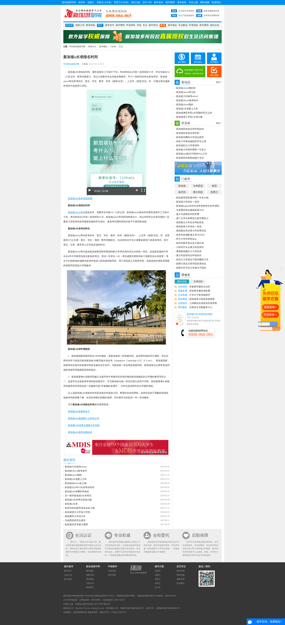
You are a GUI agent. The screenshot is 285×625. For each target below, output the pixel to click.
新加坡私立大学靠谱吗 (187, 145)
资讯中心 (92, 46)
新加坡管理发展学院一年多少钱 (192, 197)
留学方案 (159, 566)
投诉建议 (181, 583)
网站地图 (204, 2)
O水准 (113, 46)
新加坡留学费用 (128, 596)
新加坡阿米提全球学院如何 (190, 129)
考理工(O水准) (121, 2)
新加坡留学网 (69, 2)
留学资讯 (153, 25)
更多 (218, 82)
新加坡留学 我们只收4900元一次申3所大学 (194, 72)
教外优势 (214, 75)
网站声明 (181, 571)
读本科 (81, 2)
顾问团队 (90, 571)
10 (166, 452)
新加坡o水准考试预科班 (80, 432)
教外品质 (182, 281)
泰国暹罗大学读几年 (75, 516)
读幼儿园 (135, 2)
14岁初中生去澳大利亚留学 (190, 247)
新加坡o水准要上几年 (76, 479)
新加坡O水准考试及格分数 (78, 500)
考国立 (158, 583)
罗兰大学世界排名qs (186, 239)
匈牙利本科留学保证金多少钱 (80, 508)
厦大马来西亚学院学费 (187, 214)
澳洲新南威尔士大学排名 (189, 251)
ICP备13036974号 (118, 612)
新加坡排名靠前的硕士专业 (190, 158)
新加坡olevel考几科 (186, 92)
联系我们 (216, 2)
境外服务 (90, 579)
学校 (139, 25)
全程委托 (161, 535)
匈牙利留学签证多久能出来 (190, 243)
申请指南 (193, 25)
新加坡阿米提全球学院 (187, 133)
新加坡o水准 (71, 504)
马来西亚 (198, 186)
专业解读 (183, 25)
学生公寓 (193, 2)
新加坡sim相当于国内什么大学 (191, 154)
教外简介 (68, 571)
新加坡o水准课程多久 (79, 411)
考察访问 (90, 575)
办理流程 (198, 281)
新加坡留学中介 (104, 596)
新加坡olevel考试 (76, 212)
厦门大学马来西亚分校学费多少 (192, 218)
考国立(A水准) (104, 2)
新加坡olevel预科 (73, 475)
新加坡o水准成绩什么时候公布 (83, 418)
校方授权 (68, 579)
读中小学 (147, 2)
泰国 (214, 186)
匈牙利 (182, 192)
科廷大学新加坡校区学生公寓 (191, 141)
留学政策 (181, 2)
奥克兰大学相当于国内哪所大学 (192, 259)
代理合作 (90, 583)
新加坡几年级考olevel (76, 467)
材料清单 (112, 575)
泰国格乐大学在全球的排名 (190, 222)
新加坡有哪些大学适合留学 (190, 137)
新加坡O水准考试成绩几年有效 (84, 425)
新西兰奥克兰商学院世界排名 (191, 263)
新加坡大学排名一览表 (187, 202)
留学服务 (214, 62)
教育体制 (90, 25)
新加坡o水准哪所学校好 (77, 491)
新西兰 (214, 192)
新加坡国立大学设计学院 (77, 512)
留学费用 (170, 2)
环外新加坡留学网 (83, 13)
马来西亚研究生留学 (75, 520)
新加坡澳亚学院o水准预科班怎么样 (194, 113)
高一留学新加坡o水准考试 (78, 495)
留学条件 (158, 2)
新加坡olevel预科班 (186, 88)
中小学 (158, 587)
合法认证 (83, 535)
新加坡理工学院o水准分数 (189, 117)
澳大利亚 (198, 192)
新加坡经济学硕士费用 (76, 524)
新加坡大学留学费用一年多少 (191, 149)
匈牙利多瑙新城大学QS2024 (190, 235)
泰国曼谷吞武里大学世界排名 (191, 230)
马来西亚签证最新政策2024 (190, 210)
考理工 (158, 579)
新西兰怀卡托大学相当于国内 (191, 268)
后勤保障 (200, 535)
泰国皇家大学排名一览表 (189, 226)
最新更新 (181, 579)
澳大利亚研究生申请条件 (189, 255)
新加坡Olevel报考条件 (76, 471)
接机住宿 (214, 25)
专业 (145, 25)
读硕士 (90, 2)
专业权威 (122, 535)
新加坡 (182, 186)
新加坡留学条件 (147, 596)
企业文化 (68, 575)
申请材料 (130, 25)
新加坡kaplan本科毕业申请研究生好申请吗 (197, 206)
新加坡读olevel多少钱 (76, 483)
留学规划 (172, 25)
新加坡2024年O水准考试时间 (79, 487)
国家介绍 (80, 25)
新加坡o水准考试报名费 (80, 198)
